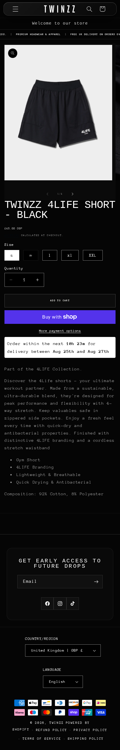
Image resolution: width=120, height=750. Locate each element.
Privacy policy (90, 730)
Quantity (13, 268)
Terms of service (42, 739)
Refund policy (51, 730)
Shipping (11, 235)
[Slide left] (47, 194)
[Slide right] (72, 194)
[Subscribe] (96, 581)
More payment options (60, 331)
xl (70, 255)
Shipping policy (86, 739)
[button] (15, 9)
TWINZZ (56, 723)
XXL (93, 255)
